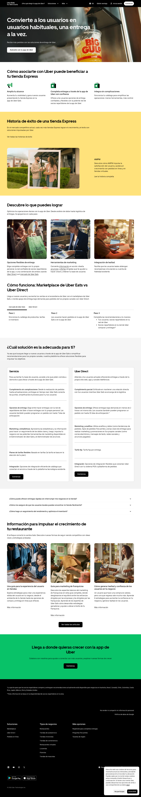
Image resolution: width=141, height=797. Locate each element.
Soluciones (52, 3)
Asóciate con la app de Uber (21, 50)
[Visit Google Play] (14, 778)
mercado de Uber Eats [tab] (17, 307)
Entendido (132, 791)
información (64, 266)
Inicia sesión (117, 3)
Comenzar (16, 477)
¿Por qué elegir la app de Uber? (33, 3)
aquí (128, 785)
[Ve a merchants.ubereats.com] (12, 3)
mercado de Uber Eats (29, 274)
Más (63, 3)
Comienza (129, 3)
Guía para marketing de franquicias (67, 586)
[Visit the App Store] (29, 778)
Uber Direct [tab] (33, 307)
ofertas (63, 269)
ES (93, 3)
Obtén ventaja (102, 3)
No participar (119, 791)
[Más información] (27, 563)
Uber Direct (11, 274)
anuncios (54, 269)
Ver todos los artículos (70, 625)
